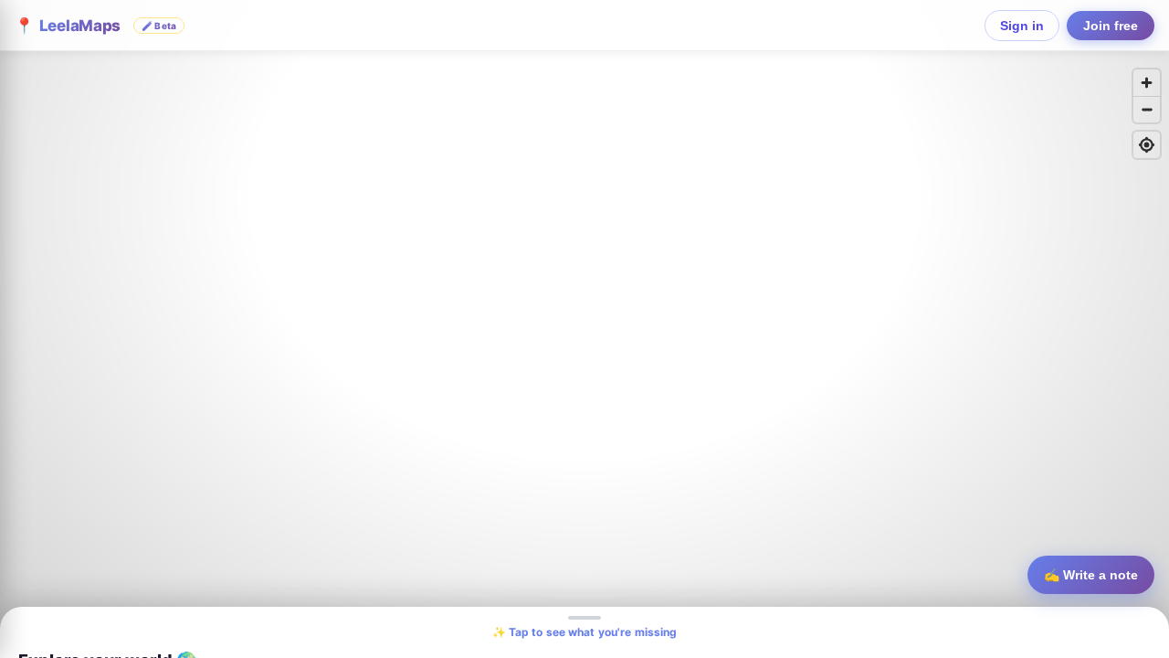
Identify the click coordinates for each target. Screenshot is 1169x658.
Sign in (1022, 25)
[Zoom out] (1146, 109)
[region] (584, 329)
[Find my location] (1146, 145)
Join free (1110, 25)
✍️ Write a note (1091, 575)
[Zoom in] (1146, 82)
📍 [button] (95, 25)
